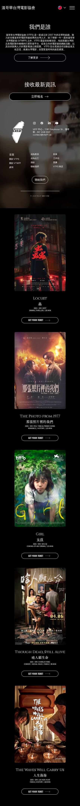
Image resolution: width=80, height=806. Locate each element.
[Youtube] (56, 123)
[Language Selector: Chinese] (61, 8)
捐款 (33, 162)
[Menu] (72, 7)
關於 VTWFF (15, 163)
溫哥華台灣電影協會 (18, 7)
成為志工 (35, 158)
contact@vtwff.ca (42, 134)
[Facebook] (42, 123)
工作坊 (56, 158)
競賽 (55, 162)
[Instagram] (34, 123)
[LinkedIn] (49, 123)
